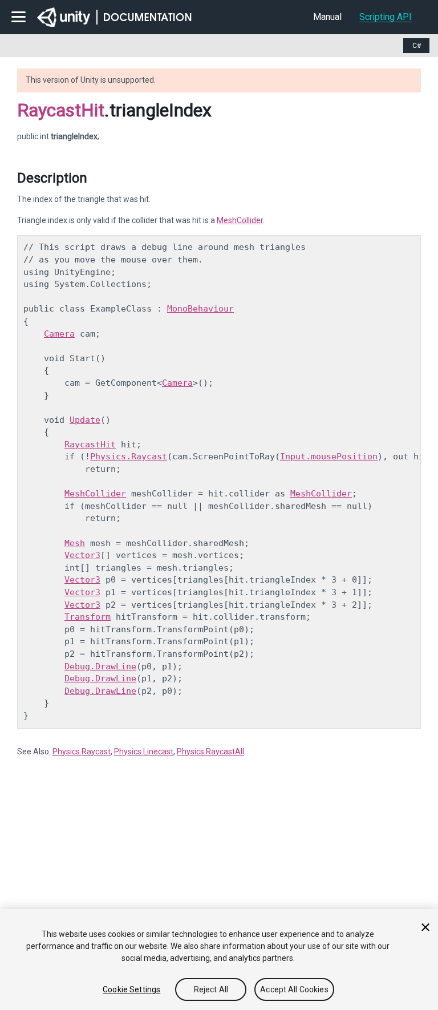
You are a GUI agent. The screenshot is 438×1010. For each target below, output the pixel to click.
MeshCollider (240, 220)
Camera (59, 334)
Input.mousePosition (329, 456)
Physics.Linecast (143, 751)
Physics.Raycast (128, 456)
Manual (327, 16)
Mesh (74, 543)
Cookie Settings (131, 989)
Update (85, 420)
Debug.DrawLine (100, 666)
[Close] (425, 927)
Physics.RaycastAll (210, 751)
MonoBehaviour (200, 309)
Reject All (211, 989)
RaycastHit (60, 110)
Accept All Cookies (294, 989)
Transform (87, 617)
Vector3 (82, 555)
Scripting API (385, 16)
